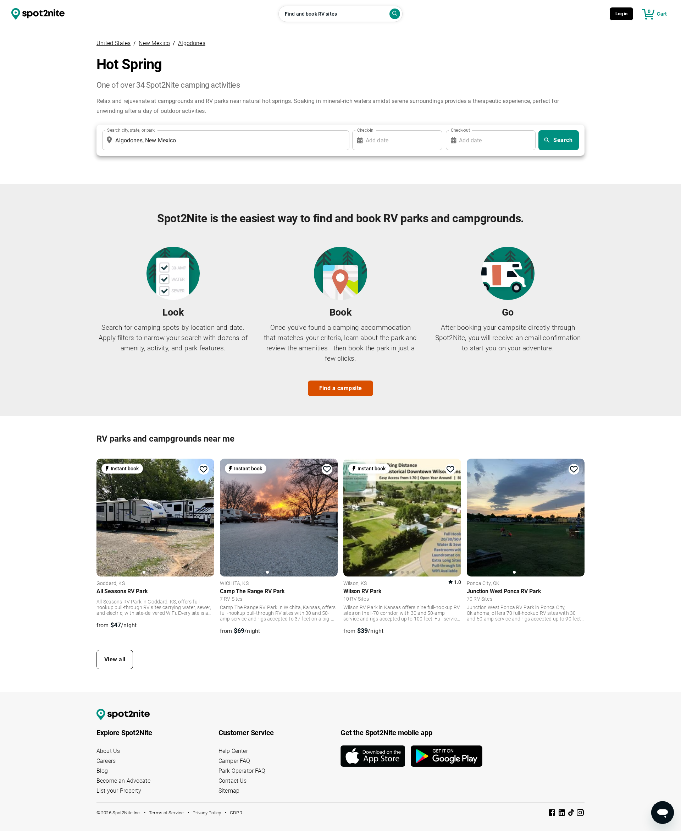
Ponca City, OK (483, 583)
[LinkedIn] (563, 813)
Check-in (365, 130)
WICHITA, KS (234, 583)
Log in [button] (621, 13)
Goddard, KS (110, 583)
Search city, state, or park (131, 130)
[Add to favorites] (203, 469)
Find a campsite (340, 388)
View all (115, 659)
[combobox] (224, 140)
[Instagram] (580, 813)
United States (113, 43)
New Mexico (154, 43)
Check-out (460, 130)
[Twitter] (572, 813)
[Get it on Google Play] (446, 756)
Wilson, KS (355, 583)
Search (562, 140)
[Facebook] (553, 813)
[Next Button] (206, 517)
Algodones (191, 43)
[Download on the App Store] (375, 756)
